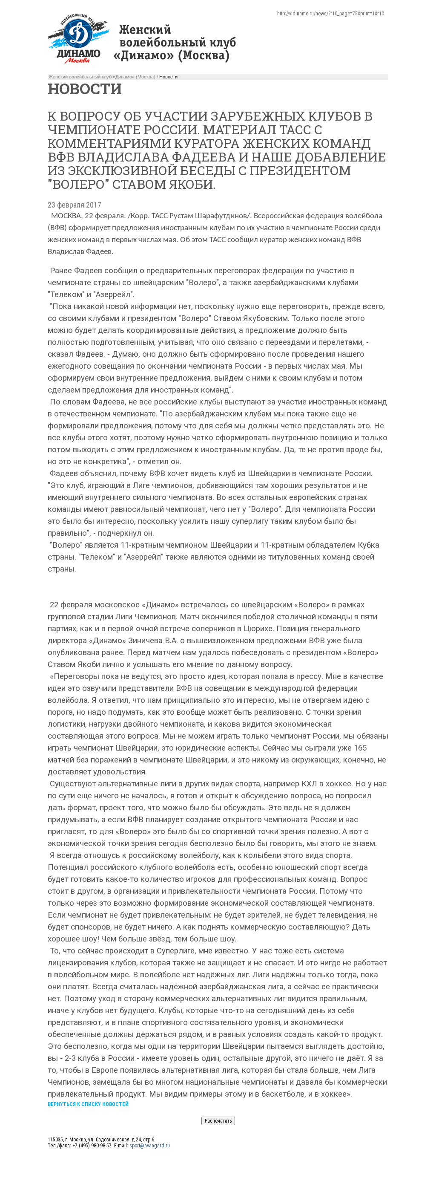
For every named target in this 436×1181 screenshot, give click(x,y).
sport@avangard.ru (149, 1146)
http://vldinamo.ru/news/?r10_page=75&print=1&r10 (330, 14)
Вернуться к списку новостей (88, 1104)
